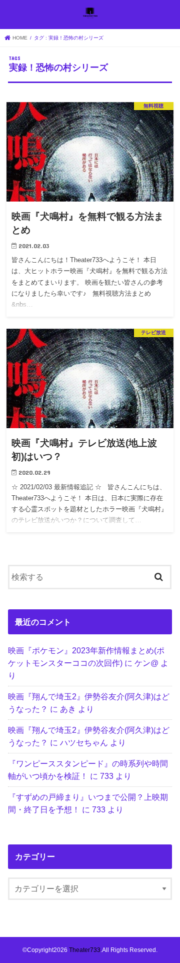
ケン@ (146, 662)
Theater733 (84, 950)
